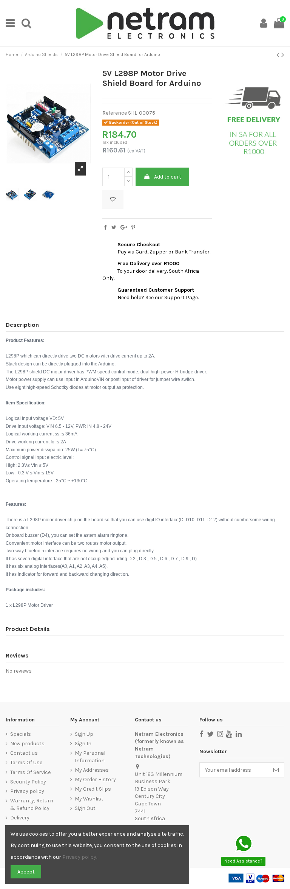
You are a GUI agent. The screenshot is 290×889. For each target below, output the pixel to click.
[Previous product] (278, 54)
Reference (114, 113)
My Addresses (92, 770)
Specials (20, 734)
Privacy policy (27, 791)
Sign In (83, 743)
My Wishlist (89, 799)
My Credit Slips (93, 789)
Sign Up (84, 734)
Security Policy (28, 782)
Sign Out (85, 808)
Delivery (19, 817)
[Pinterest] (133, 227)
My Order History (95, 779)
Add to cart (167, 177)
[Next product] (282, 54)
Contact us (24, 753)
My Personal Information (90, 757)
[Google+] (123, 227)
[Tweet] (113, 227)
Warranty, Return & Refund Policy (31, 804)
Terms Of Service (30, 772)
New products (27, 743)
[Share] (105, 227)
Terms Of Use (26, 762)
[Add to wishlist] (112, 199)
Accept (26, 872)
